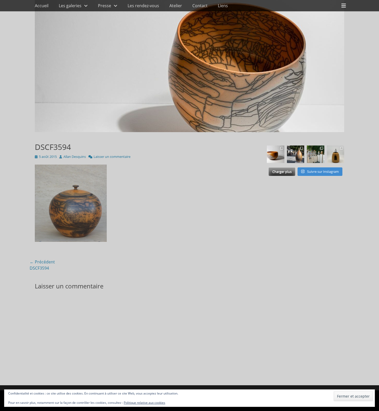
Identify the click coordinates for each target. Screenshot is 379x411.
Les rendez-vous (143, 5)
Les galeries (70, 5)
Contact (200, 5)
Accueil (41, 5)
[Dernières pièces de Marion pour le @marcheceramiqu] (335, 154)
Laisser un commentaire (112, 156)
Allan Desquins (74, 156)
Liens (223, 5)
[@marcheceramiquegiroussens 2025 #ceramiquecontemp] (315, 154)
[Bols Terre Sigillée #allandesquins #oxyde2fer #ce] (275, 154)
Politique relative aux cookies (144, 402)
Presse (104, 5)
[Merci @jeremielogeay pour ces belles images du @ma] (295, 154)
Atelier (175, 5)
